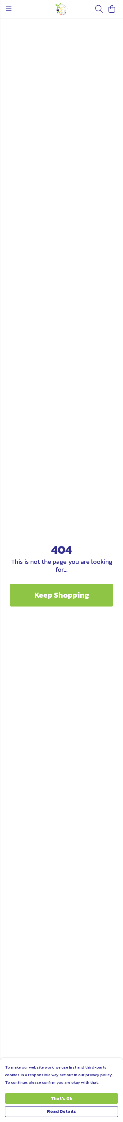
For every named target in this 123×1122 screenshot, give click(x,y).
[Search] (99, 9)
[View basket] (111, 9)
